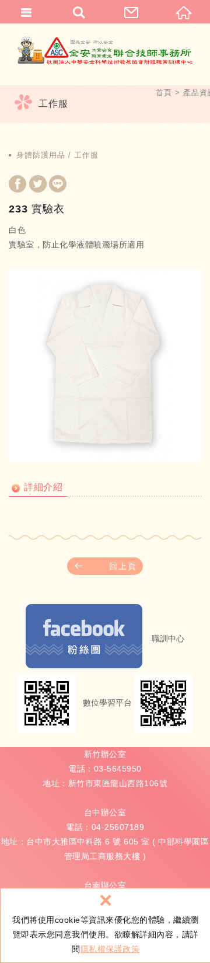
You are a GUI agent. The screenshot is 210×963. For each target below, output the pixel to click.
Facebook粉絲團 (84, 636)
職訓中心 (168, 638)
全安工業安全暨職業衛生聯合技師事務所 (105, 50)
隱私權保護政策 (110, 949)
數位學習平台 (107, 702)
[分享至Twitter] (38, 185)
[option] (105, 366)
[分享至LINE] (57, 185)
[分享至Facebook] (17, 185)
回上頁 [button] (123, 566)
